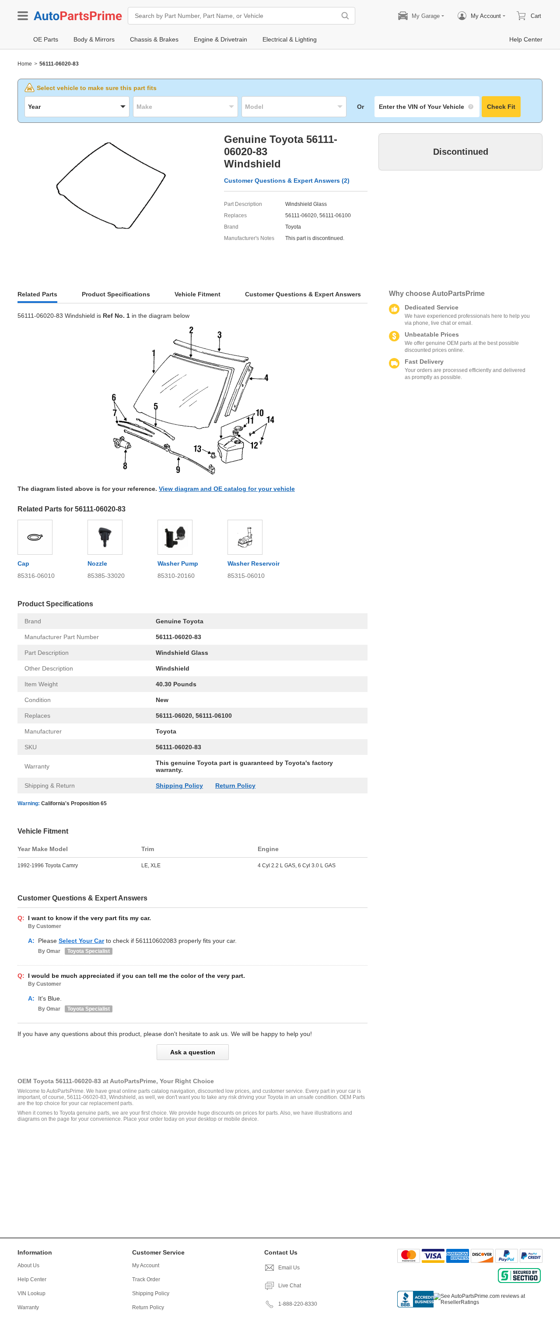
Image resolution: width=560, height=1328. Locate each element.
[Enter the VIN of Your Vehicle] (427, 106)
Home (25, 64)
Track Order (146, 1279)
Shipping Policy (179, 785)
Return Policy (235, 785)
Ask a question (192, 1052)
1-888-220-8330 (297, 1304)
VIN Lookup (32, 1293)
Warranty (28, 1307)
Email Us (289, 1268)
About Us (28, 1265)
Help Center (32, 1279)
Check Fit (501, 106)
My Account (145, 1265)
